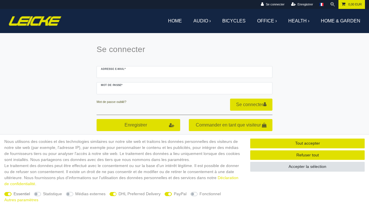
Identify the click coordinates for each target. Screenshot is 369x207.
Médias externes (90, 193)
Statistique (52, 193)
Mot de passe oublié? (111, 101)
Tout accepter (307, 143)
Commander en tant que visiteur (228, 124)
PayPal (180, 193)
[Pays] (321, 4)
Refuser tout (307, 155)
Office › (267, 20)
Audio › (202, 20)
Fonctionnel (210, 193)
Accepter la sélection (307, 166)
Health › (298, 20)
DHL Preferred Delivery (139, 193)
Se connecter (249, 104)
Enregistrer (136, 124)
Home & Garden (340, 20)
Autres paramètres (21, 200)
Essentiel (22, 193)
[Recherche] (332, 4)
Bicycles (234, 20)
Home (175, 20)
